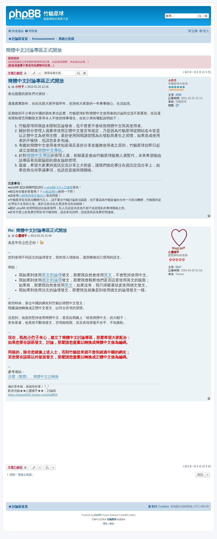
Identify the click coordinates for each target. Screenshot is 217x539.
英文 (108, 275)
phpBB (97, 515)
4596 (178, 94)
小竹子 (172, 80)
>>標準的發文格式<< (32, 195)
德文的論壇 (52, 280)
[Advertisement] (108, 222)
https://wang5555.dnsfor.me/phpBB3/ (33, 394)
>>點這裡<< (50, 191)
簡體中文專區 (50, 150)
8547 (178, 267)
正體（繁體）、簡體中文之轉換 (33, 377)
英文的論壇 (52, 275)
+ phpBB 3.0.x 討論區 (58, 187)
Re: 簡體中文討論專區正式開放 (37, 230)
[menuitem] (31, 31)
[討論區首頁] (25, 14)
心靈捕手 (173, 252)
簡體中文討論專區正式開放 (34, 50)
